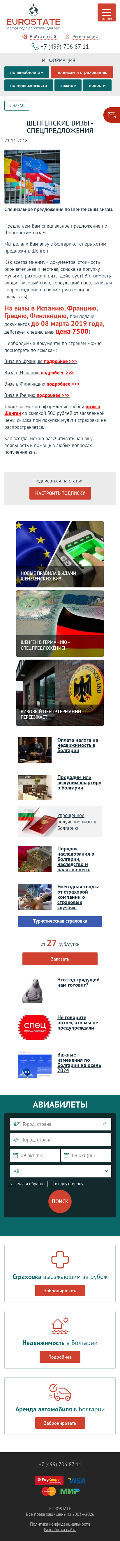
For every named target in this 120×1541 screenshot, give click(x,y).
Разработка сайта (60, 1529)
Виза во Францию (40, 361)
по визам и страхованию (82, 72)
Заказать (60, 959)
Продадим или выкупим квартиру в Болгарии (79, 782)
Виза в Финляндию (42, 384)
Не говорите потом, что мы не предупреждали (77, 1022)
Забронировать (60, 1290)
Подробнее (60, 1357)
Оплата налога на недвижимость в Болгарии (77, 745)
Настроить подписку (60, 493)
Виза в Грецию (37, 395)
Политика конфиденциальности (60, 1524)
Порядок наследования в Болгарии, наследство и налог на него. (75, 859)
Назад (18, 105)
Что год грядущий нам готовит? (78, 982)
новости (97, 85)
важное (68, 85)
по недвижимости (28, 85)
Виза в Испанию (39, 372)
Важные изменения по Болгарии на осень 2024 (79, 1062)
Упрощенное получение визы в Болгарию (76, 821)
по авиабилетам (26, 72)
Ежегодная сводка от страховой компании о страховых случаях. (78, 897)
